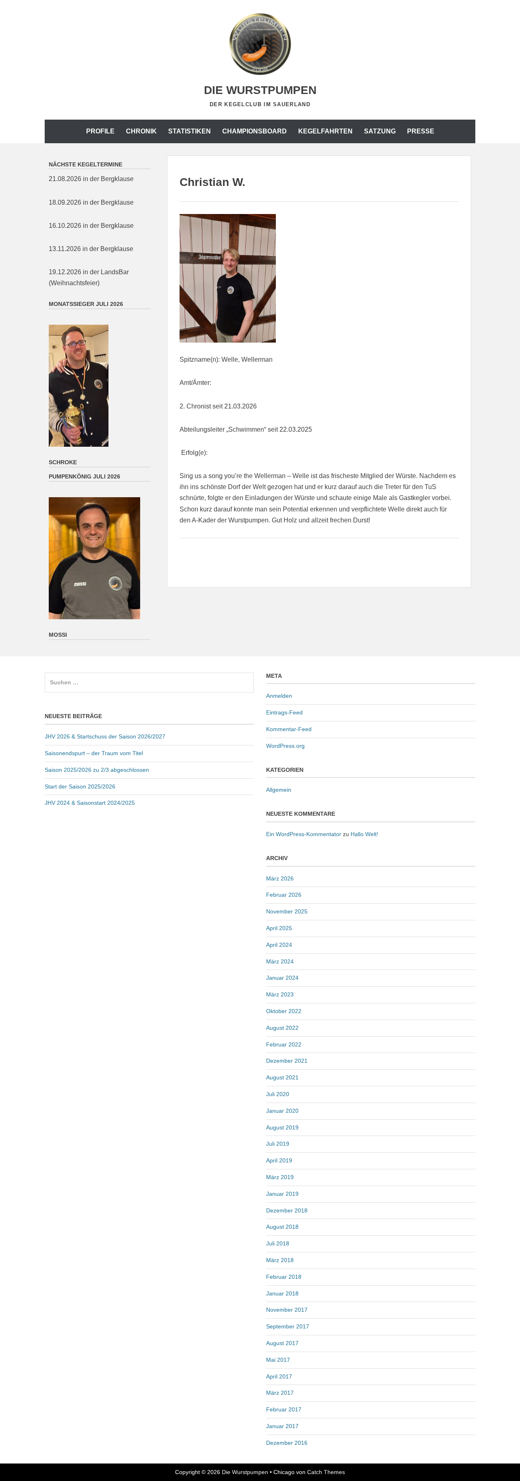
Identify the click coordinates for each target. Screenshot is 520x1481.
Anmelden (279, 695)
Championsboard (254, 131)
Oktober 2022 (283, 1011)
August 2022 (282, 1027)
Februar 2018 (283, 1276)
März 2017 (280, 1392)
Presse (420, 131)
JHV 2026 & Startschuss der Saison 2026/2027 (105, 736)
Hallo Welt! (364, 834)
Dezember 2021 (287, 1060)
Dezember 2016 (287, 1442)
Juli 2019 (277, 1143)
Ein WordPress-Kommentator (303, 834)
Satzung (380, 131)
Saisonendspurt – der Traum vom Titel (94, 753)
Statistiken (189, 131)
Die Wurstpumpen (260, 90)
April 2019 (279, 1160)
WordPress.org (285, 746)
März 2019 (280, 1177)
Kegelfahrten (325, 131)
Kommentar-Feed (289, 729)
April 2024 (279, 944)
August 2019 (282, 1127)
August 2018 (282, 1226)
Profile (100, 131)
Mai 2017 (278, 1359)
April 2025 (279, 928)
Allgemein (278, 789)
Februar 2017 (283, 1409)
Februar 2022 (283, 1044)
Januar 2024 (282, 977)
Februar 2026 (283, 894)
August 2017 (282, 1343)
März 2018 (280, 1260)
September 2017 (287, 1326)
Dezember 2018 (287, 1210)
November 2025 (287, 911)
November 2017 (287, 1309)
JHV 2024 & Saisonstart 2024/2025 (90, 802)
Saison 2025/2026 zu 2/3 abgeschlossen (97, 770)
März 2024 (280, 961)
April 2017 (279, 1376)
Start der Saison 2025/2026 (80, 786)
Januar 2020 (282, 1110)
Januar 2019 (282, 1193)
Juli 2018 (277, 1243)
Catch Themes (326, 1472)
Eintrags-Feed (284, 712)
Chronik (141, 131)
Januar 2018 (282, 1293)
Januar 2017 (282, 1426)
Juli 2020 (277, 1094)
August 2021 (282, 1077)
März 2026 (280, 878)
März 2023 (280, 994)
